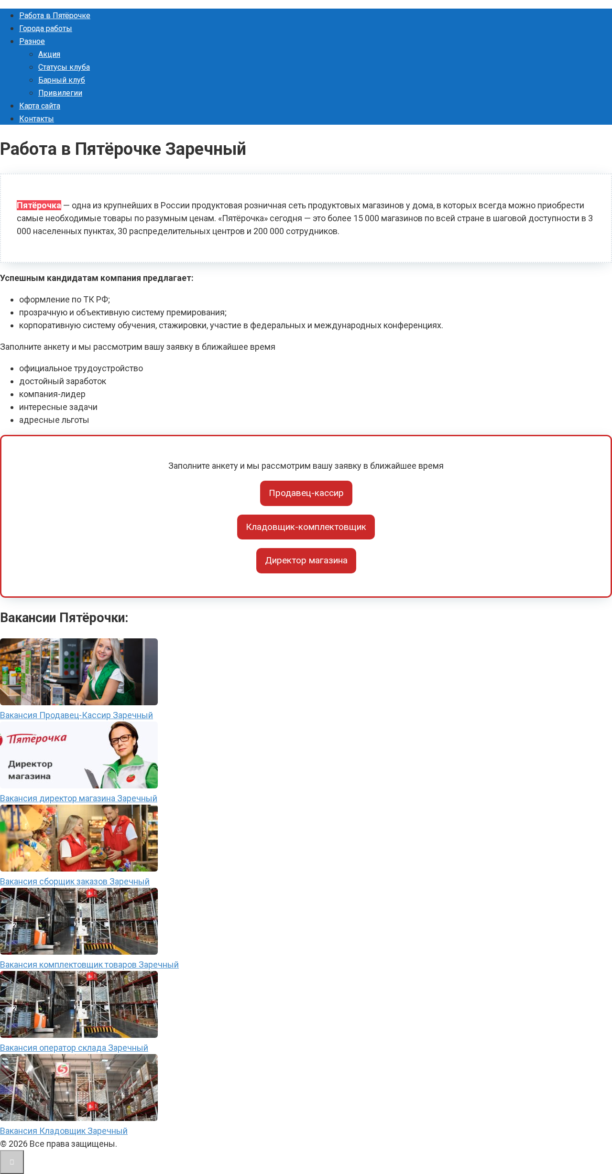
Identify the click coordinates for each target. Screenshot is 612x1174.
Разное (32, 41)
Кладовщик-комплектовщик (306, 526)
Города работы (45, 28)
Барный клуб (61, 80)
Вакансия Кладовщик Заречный (64, 1131)
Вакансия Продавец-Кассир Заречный (76, 715)
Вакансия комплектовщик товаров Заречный (89, 964)
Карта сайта (39, 105)
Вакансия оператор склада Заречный (74, 1048)
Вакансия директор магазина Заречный (78, 798)
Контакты (36, 118)
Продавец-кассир (306, 492)
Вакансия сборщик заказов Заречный (75, 881)
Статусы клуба (64, 67)
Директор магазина (306, 560)
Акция (49, 54)
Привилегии (60, 92)
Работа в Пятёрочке (54, 15)
